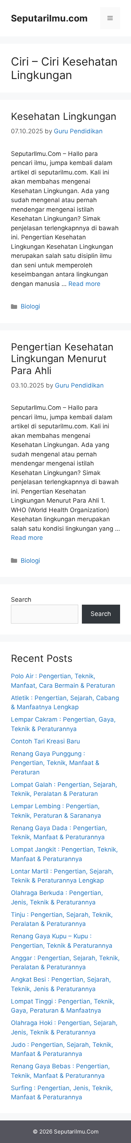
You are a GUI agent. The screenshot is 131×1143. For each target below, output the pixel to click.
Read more (84, 283)
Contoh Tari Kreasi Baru (45, 741)
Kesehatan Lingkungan (63, 116)
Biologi (30, 306)
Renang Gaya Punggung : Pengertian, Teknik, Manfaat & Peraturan (55, 763)
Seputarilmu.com (49, 18)
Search (21, 599)
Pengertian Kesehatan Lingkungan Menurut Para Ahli (62, 359)
